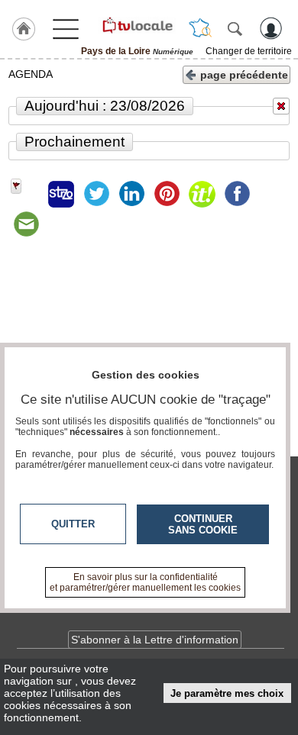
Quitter (73, 524)
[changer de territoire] (200, 28)
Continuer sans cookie (203, 524)
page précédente (244, 75)
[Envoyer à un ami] (26, 224)
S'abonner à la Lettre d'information (154, 639)
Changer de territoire (249, 51)
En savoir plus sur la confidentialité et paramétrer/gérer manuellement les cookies (145, 582)
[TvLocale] (137, 25)
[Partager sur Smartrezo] (61, 194)
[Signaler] (26, 194)
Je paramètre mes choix (226, 693)
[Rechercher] (234, 28)
